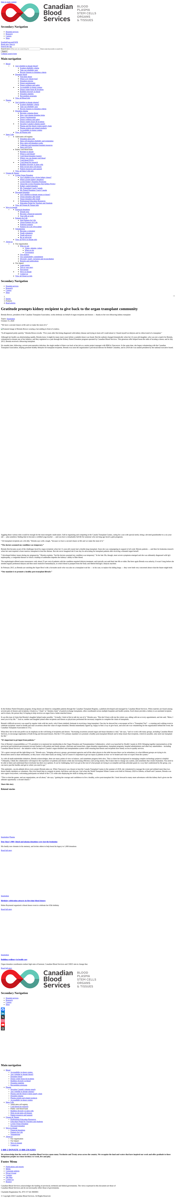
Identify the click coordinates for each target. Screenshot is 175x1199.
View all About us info (23, 276)
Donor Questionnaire (28, 117)
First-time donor (26, 77)
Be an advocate (26, 237)
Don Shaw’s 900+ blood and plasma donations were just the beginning (29, 842)
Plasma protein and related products (33, 128)
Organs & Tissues (12, 173)
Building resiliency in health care (14, 959)
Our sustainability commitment (31, 257)
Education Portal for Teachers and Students (36, 203)
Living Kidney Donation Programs (33, 182)
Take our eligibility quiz (29, 70)
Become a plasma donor (29, 113)
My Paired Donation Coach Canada (33, 190)
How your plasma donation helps (32, 115)
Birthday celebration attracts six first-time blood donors (23, 901)
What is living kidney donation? (32, 179)
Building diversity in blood (30, 92)
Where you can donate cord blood (32, 158)
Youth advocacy (26, 235)
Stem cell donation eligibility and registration (36, 141)
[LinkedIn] (87, 1013)
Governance (29, 252)
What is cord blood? (27, 154)
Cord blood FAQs (27, 160)
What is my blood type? (29, 79)
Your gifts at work (27, 216)
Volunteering (20, 229)
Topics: (3, 319)
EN (14, 42)
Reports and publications (29, 261)
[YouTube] (87, 1025)
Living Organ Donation (24, 175)
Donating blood (21, 74)
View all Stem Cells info (24, 171)
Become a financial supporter (31, 214)
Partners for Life (21, 218)
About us (9, 242)
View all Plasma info (23, 132)
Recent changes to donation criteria (33, 72)
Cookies (9, 1175)
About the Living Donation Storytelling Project (37, 184)
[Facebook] (87, 1009)
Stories (8, 299)
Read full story (6, 850)
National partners (26, 225)
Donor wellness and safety (30, 85)
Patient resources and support (31, 169)
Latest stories (25, 265)
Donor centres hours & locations (32, 122)
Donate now (24, 212)
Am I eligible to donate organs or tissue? (35, 195)
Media (8, 1169)
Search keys (5, 49)
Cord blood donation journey (31, 156)
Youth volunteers (26, 233)
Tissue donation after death (30, 199)
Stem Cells (10, 134)
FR (17, 42)
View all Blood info (22, 98)
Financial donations (22, 210)
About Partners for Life (29, 222)
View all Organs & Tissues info (27, 205)
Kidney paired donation (29, 186)
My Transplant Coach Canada (31, 188)
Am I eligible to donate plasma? (27, 102)
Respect (9, 1182)
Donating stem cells (27, 139)
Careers (8, 36)
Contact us (24, 274)
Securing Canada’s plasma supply (32, 124)
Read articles (10, 303)
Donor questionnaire (27, 83)
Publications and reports (15, 1167)
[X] (87, 1017)
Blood (8, 64)
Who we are (24, 246)
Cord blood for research (29, 162)
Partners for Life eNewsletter (31, 227)
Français (10, 42)
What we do (29, 250)
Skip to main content (8, 2)
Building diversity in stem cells (31, 164)
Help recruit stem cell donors (31, 167)
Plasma (8, 100)
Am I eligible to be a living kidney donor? (35, 177)
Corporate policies (12, 1171)
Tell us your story (26, 267)
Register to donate (27, 152)
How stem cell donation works (31, 143)
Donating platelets (27, 94)
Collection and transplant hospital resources (36, 145)
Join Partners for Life (28, 220)
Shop (8, 38)
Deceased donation (22, 192)
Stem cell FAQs (26, 147)
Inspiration (11, 319)
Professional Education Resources (32, 201)
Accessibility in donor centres (31, 87)
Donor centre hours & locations (32, 89)
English (4, 42)
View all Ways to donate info (26, 240)
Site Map (9, 1177)
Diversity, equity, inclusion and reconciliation (37, 259)
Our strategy (24, 255)
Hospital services (12, 32)
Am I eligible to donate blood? (26, 66)
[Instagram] (87, 1021)
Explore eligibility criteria (29, 68)
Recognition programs (28, 96)
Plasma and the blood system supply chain (36, 126)
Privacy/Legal (11, 1173)
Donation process (26, 81)
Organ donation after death (30, 197)
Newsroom (24, 270)
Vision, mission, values (33, 248)
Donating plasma (21, 111)
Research (9, 34)
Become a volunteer (27, 231)
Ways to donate (11, 207)
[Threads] (87, 1028)
